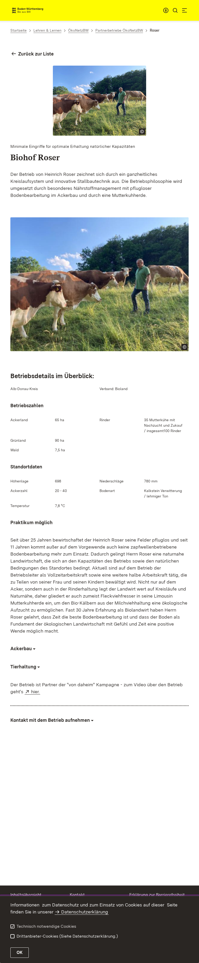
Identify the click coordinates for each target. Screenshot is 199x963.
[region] (99, 185)
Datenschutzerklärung (84, 911)
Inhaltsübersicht (25, 894)
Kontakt (77, 894)
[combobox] (166, 10)
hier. (35, 691)
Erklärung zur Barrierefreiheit (157, 894)
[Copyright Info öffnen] (142, 131)
